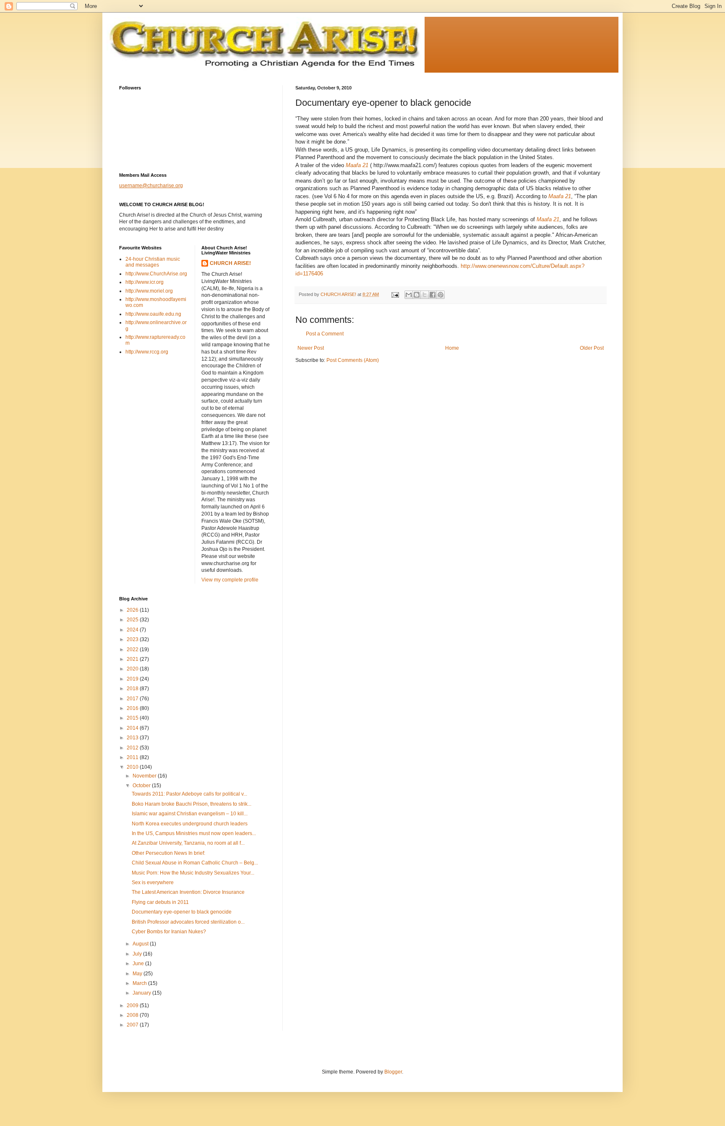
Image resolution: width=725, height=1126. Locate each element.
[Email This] (408, 295)
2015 (133, 718)
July (138, 954)
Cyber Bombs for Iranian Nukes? (169, 932)
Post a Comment (325, 334)
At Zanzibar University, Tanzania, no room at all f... (188, 843)
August (141, 944)
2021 (133, 659)
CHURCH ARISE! (230, 263)
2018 (133, 688)
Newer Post (310, 348)
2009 (133, 1005)
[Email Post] (394, 294)
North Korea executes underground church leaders (190, 824)
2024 (133, 630)
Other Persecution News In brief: (168, 853)
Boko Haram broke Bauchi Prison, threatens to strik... (191, 804)
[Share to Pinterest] (440, 295)
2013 (133, 738)
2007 (133, 1025)
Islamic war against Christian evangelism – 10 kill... (190, 814)
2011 (133, 757)
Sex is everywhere (153, 882)
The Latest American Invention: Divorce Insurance (188, 892)
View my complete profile (229, 580)
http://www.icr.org (144, 282)
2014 (133, 728)
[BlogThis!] (416, 295)
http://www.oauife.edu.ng (153, 314)
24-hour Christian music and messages (152, 262)
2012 (133, 748)
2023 (133, 639)
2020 (133, 669)
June (139, 963)
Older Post (592, 348)
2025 (133, 620)
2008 (133, 1015)
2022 (133, 649)
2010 (133, 767)
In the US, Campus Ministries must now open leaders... (194, 833)
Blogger (393, 1072)
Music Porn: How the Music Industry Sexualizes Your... (193, 873)
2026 (133, 610)
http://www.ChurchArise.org (156, 274)
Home (452, 348)
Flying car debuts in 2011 (160, 902)
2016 (133, 708)
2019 (133, 679)
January (142, 993)
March (140, 983)
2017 (133, 699)
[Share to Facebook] (432, 295)
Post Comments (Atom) (352, 360)
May (138, 974)
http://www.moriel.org (149, 291)
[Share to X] (424, 295)
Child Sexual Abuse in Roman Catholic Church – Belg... (195, 863)
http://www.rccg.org (146, 352)
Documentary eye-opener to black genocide (182, 912)
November (145, 776)
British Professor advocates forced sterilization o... (188, 922)
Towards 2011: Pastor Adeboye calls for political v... (189, 794)
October (142, 785)
